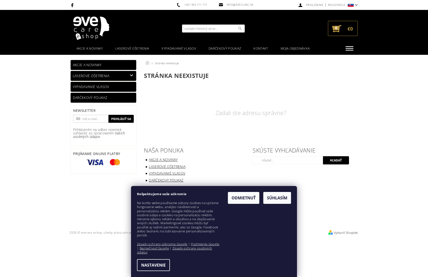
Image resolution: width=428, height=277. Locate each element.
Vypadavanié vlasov (178, 48)
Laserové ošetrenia (132, 48)
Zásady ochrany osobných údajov (174, 250)
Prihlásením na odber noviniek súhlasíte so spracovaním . (99, 133)
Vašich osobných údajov (99, 135)
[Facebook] (73, 5)
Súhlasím (277, 198)
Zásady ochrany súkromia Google (162, 244)
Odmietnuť (244, 198)
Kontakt (260, 48)
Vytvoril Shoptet (346, 232)
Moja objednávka (295, 48)
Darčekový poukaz (225, 48)
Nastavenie (153, 265)
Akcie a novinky (90, 48)
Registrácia (337, 5)
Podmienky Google (205, 244)
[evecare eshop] (91, 28)
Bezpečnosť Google (154, 248)
